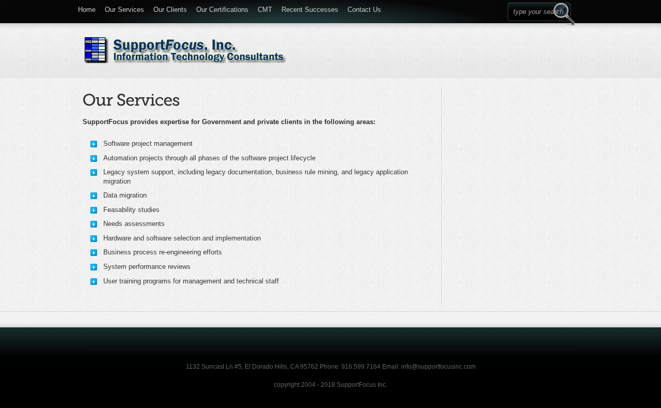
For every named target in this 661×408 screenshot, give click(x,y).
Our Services (124, 8)
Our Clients (170, 8)
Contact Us (364, 8)
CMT (265, 8)
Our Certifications (222, 8)
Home (87, 8)
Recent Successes (309, 8)
